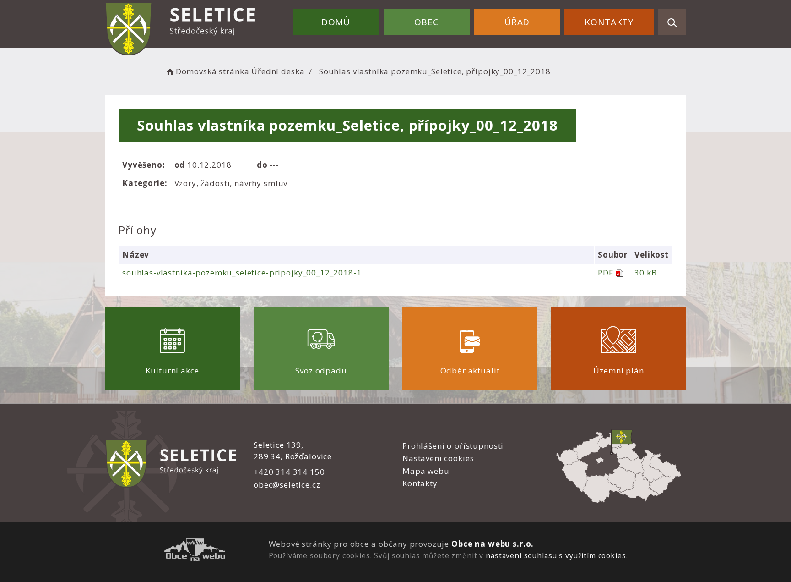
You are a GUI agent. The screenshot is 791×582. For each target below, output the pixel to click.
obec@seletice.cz (287, 484)
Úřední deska (277, 71)
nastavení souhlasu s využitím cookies (556, 555)
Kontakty (609, 22)
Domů (335, 22)
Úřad (517, 22)
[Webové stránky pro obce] (194, 551)
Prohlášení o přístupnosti (453, 445)
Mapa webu (426, 471)
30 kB (645, 272)
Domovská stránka (212, 71)
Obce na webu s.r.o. (492, 543)
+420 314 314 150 (289, 472)
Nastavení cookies (438, 458)
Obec (426, 22)
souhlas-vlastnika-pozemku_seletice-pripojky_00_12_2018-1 (242, 272)
